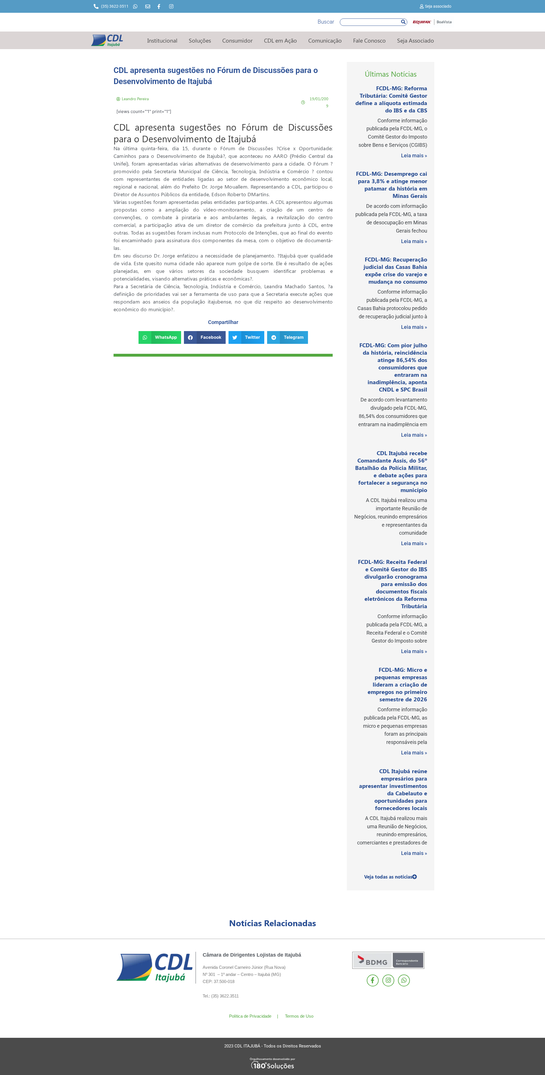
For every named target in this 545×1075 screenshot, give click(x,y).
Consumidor (237, 40)
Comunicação (325, 40)
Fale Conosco (369, 40)
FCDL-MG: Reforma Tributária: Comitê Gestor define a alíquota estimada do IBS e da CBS (391, 99)
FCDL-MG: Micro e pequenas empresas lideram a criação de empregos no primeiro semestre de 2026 (397, 684)
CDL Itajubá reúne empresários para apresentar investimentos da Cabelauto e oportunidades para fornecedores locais (393, 789)
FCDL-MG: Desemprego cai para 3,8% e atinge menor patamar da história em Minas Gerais (391, 184)
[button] (160, 337)
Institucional (162, 40)
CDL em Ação (280, 40)
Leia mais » (414, 155)
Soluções (200, 40)
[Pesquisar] (403, 22)
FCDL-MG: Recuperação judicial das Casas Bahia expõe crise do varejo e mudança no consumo (395, 270)
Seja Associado (415, 40)
